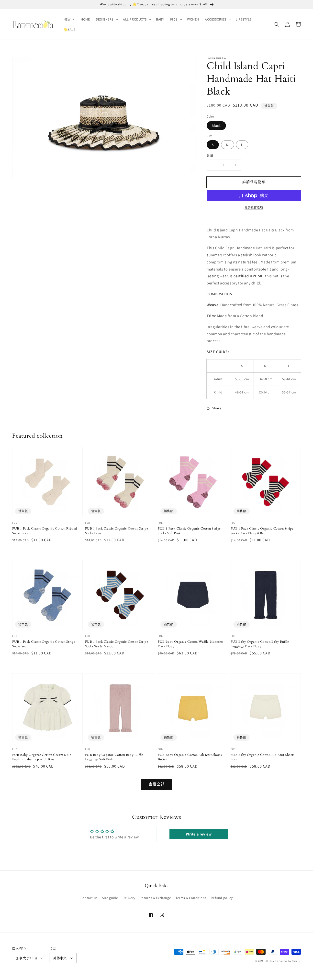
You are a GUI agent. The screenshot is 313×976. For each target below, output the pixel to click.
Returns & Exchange (155, 898)
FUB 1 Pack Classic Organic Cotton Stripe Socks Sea (43, 644)
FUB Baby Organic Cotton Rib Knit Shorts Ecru (262, 757)
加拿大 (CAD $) (26, 958)
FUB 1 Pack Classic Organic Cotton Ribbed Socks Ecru (44, 530)
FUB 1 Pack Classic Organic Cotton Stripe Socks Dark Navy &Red (262, 530)
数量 (210, 155)
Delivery (129, 898)
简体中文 (60, 958)
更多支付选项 (254, 207)
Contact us (89, 898)
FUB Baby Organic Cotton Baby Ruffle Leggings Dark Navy (260, 644)
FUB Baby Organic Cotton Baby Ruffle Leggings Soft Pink (114, 757)
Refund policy (222, 898)
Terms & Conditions (191, 898)
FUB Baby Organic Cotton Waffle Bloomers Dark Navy (190, 644)
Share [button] (216, 408)
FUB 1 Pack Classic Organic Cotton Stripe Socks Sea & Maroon (116, 644)
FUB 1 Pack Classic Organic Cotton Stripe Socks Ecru (116, 530)
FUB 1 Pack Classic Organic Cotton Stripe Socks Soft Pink (189, 530)
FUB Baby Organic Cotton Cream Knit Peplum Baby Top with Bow (41, 757)
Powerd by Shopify (290, 961)
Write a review (199, 834)
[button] (106, 19)
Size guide (110, 898)
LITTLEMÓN (271, 961)
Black (216, 125)
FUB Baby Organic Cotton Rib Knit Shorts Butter (190, 757)
